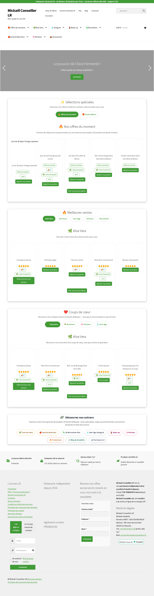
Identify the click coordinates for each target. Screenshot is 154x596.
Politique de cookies (16, 510)
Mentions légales (15, 513)
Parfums (89, 218)
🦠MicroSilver (91, 27)
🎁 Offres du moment (16, 27)
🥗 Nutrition (69, 324)
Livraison (11, 498)
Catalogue (12, 489)
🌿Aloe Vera (38, 27)
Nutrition (63, 218)
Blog (86, 11)
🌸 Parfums (86, 324)
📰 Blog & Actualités (76, 440)
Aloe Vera (49, 218)
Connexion (23, 567)
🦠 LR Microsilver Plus (71, 432)
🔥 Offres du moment (67, 114)
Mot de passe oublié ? (28, 560)
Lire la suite (103, 380)
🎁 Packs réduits (89, 114)
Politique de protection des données (22, 507)
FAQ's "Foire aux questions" (19, 492)
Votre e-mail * (87, 509)
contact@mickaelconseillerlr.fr (133, 535)
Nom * (84, 529)
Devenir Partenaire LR (67, 11)
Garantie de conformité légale (20, 517)
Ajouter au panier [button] (24, 181)
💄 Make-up (115, 432)
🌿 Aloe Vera (52, 324)
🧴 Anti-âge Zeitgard (95, 432)
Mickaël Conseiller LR (22, 13)
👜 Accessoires (56, 37)
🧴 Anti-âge (102, 324)
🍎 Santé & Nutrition (47, 432)
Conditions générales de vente (20, 504)
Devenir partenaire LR (17, 495)
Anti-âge (76, 218)
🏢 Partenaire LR (98, 440)
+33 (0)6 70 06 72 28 (127, 529)
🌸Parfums (37, 37)
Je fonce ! (24, 77)
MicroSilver (104, 218)
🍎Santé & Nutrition (16, 37)
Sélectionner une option (24, 280)
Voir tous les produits (77, 191)
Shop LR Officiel (51, 11)
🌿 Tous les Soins (26, 432)
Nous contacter (14, 501)
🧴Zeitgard (56, 27)
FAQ (80, 11)
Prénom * (85, 519)
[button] (4, 68)
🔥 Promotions (55, 440)
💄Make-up (73, 27)
